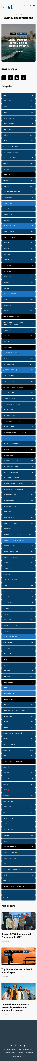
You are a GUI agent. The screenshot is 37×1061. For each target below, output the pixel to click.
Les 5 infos (18, 512)
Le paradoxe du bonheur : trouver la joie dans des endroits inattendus (15, 1007)
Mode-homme (18, 602)
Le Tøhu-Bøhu (18, 500)
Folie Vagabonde (18, 294)
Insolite (18, 358)
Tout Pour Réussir (18, 858)
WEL (18, 892)
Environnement (18, 237)
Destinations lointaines (18, 191)
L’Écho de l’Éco (18, 398)
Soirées (18, 784)
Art (18, 95)
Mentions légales (10, 1052)
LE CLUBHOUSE (18, 455)
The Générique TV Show (18, 846)
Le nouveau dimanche (18, 478)
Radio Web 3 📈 (18, 693)
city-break (18, 169)
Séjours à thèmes (18, 744)
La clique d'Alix (18, 415)
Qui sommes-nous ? (10, 1049)
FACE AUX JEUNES (18, 265)
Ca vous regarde (18, 157)
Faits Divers (18, 277)
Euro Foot (18, 254)
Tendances (18, 835)
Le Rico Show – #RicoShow (18, 489)
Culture (18, 186)
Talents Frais (18, 829)
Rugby (18, 727)
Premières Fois (18, 682)
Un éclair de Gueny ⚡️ (18, 869)
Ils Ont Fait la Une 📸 (18, 353)
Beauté (18, 112)
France (18, 311)
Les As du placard (18, 523)
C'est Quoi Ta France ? (18, 146)
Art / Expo (18, 101)
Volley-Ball (18, 881)
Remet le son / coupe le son (18, 710)
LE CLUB (18, 449)
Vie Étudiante (18, 875)
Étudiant (18, 248)
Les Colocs (18, 529)
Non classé (18, 619)
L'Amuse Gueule (18, 392)
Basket (18, 106)
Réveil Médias (18, 722)
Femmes (18, 282)
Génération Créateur (18, 316)
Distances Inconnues (18, 197)
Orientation (18, 642)
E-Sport (18, 209)
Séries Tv (18, 750)
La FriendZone (18, 427)
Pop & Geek (18, 676)
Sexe (18, 756)
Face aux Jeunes (18, 271)
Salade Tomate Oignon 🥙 (18, 733)
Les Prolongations (18, 546)
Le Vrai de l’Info (18, 506)
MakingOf (18, 568)
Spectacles (18, 807)
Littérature (18, 563)
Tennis (18, 841)
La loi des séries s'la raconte (18, 432)
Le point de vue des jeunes (18, 483)
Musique (18, 608)
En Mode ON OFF (18, 226)
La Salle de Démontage (18, 443)
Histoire (18, 336)
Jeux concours (18, 375)
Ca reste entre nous (18, 152)
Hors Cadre (18, 347)
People (18, 659)
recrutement (18, 699)
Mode (18, 591)
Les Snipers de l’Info (18, 551)
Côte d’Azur (18, 180)
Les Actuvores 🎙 (18, 517)
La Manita (18, 438)
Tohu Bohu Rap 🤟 (18, 852)
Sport (18, 812)
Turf (18, 863)
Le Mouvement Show (18, 472)
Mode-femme (18, 597)
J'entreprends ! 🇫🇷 (18, 370)
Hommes (18, 341)
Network (18, 614)
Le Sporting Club (18, 495)
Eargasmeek (18, 214)
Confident (18, 175)
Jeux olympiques (18, 381)
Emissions (8, 916)
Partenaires (18, 653)
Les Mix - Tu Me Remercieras (18, 540)
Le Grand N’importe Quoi (18, 461)
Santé (18, 739)
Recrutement (29, 1052)
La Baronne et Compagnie (18, 404)
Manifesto (18, 574)
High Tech (18, 330)
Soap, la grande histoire (18, 761)
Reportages (18, 716)
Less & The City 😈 (18, 557)
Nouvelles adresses (18, 625)
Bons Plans (18, 129)
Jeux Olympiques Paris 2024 (18, 387)
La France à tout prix (18, 421)
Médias (18, 585)
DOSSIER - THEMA (17, 951)
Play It (18, 665)
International (22, 33)
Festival (18, 288)
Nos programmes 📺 (25, 1049)
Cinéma (18, 163)
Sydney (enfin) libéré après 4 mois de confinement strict (18, 42)
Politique (18, 671)
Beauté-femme (18, 118)
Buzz (18, 141)
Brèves (18, 135)
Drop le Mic (18, 203)
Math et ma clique (18, 580)
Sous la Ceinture (18, 801)
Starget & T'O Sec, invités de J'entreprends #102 (16, 935)
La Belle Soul (18, 409)
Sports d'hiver (18, 818)
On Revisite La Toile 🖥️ (18, 637)
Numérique (18, 631)
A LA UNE (13, 33)
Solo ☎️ (18, 790)
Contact (20, 1052)
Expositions (18, 260)
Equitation (18, 243)
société (18, 773)
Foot (18, 299)
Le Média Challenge (18, 466)
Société (18, 767)
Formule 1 (18, 305)
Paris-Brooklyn (18, 648)
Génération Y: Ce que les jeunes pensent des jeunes (18, 323)
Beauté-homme (18, 123)
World (18, 897)
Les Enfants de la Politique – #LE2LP (18, 535)
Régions (18, 705)
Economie (18, 220)
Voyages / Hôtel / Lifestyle (18, 886)
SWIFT (18, 824)
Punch (18, 687)
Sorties (18, 795)
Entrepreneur (18, 231)
